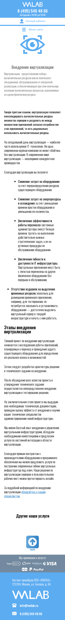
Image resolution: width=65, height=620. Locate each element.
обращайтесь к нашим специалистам (25, 494)
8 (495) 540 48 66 (33, 11)
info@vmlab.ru (29, 605)
